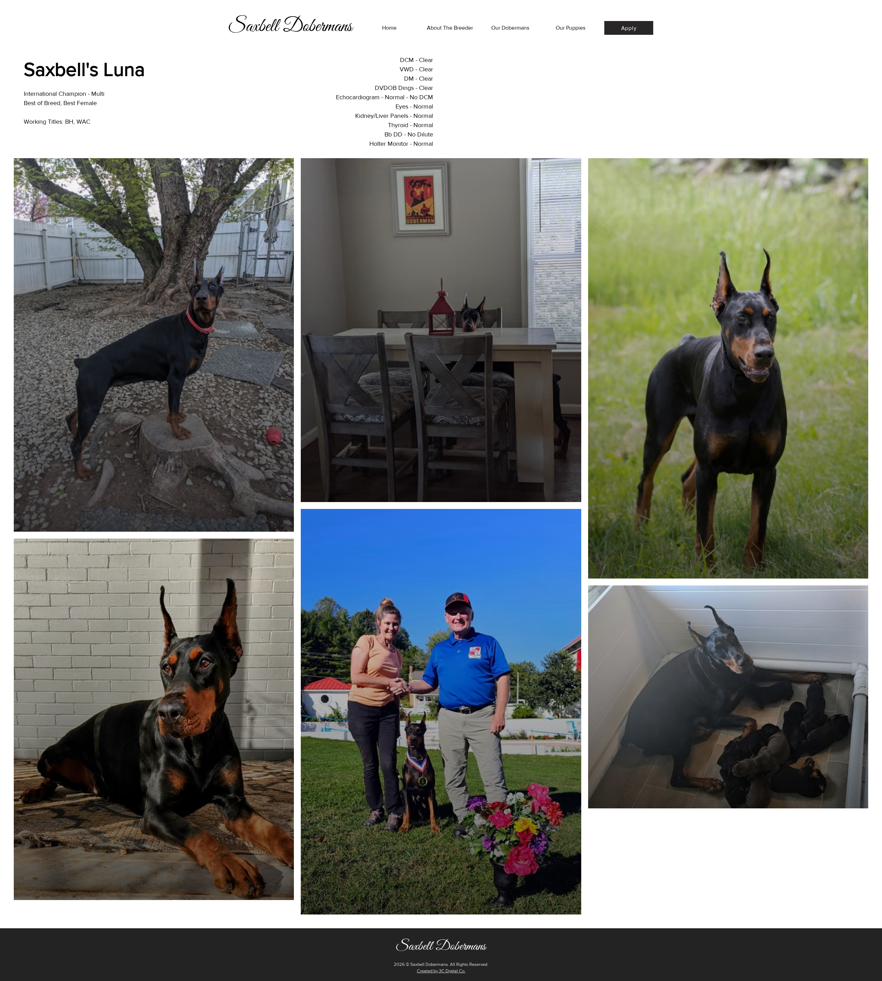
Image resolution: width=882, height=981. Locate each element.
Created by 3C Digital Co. (441, 970)
